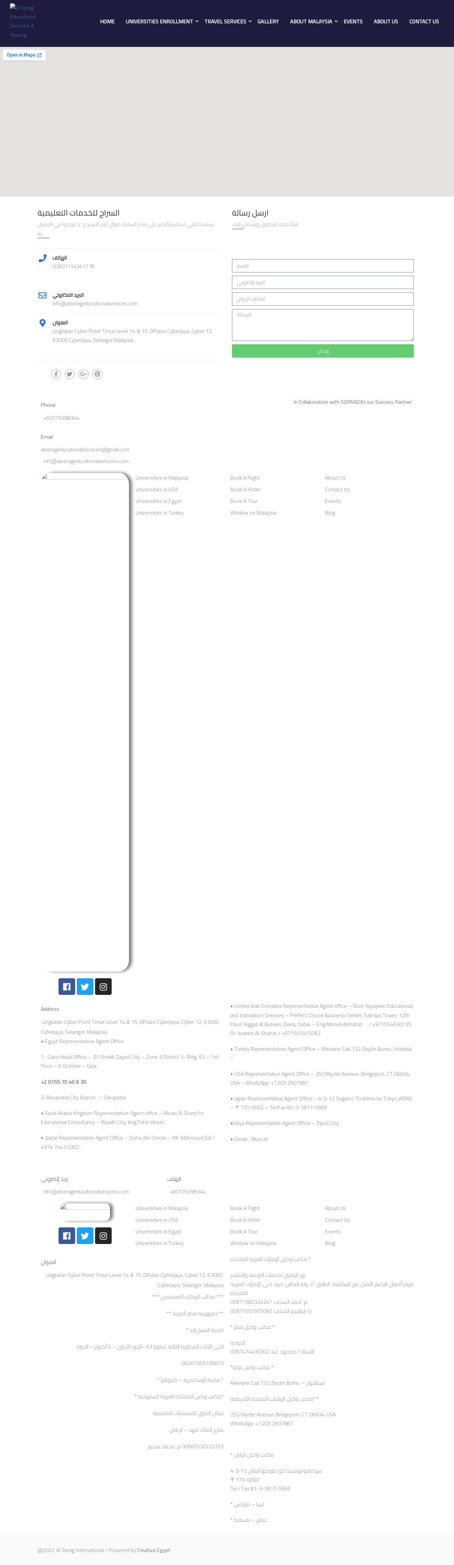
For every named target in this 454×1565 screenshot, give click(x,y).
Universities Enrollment (159, 21)
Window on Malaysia (253, 513)
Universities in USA (157, 489)
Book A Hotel (245, 489)
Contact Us (424, 21)
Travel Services (225, 21)
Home (107, 21)
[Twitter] (85, 986)
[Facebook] (66, 986)
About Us (386, 21)
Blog (330, 513)
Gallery (268, 21)
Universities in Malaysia (162, 478)
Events (353, 21)
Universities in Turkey (160, 513)
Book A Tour (244, 501)
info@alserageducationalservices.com (86, 461)
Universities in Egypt (158, 501)
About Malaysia (311, 21)
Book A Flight (245, 478)
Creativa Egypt (153, 1550)
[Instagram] (103, 986)
